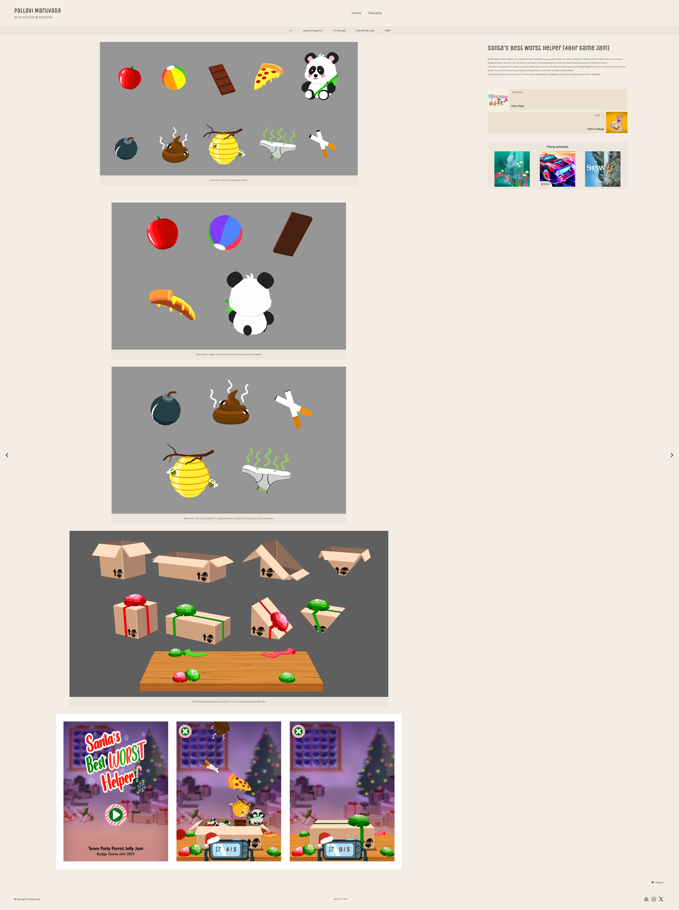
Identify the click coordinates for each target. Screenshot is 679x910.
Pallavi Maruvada (37, 10)
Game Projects (312, 30)
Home (356, 13)
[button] (657, 883)
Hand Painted (365, 30)
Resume (375, 13)
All (290, 30)
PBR (387, 30)
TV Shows (339, 30)
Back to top (340, 899)
